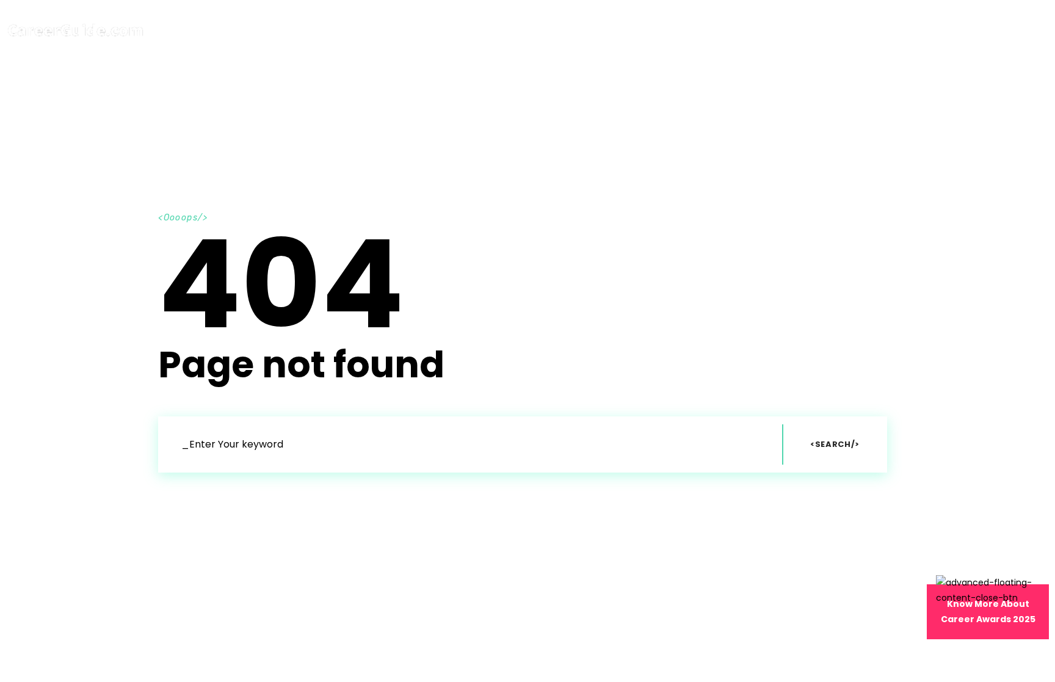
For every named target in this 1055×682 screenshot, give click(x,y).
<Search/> (835, 444)
